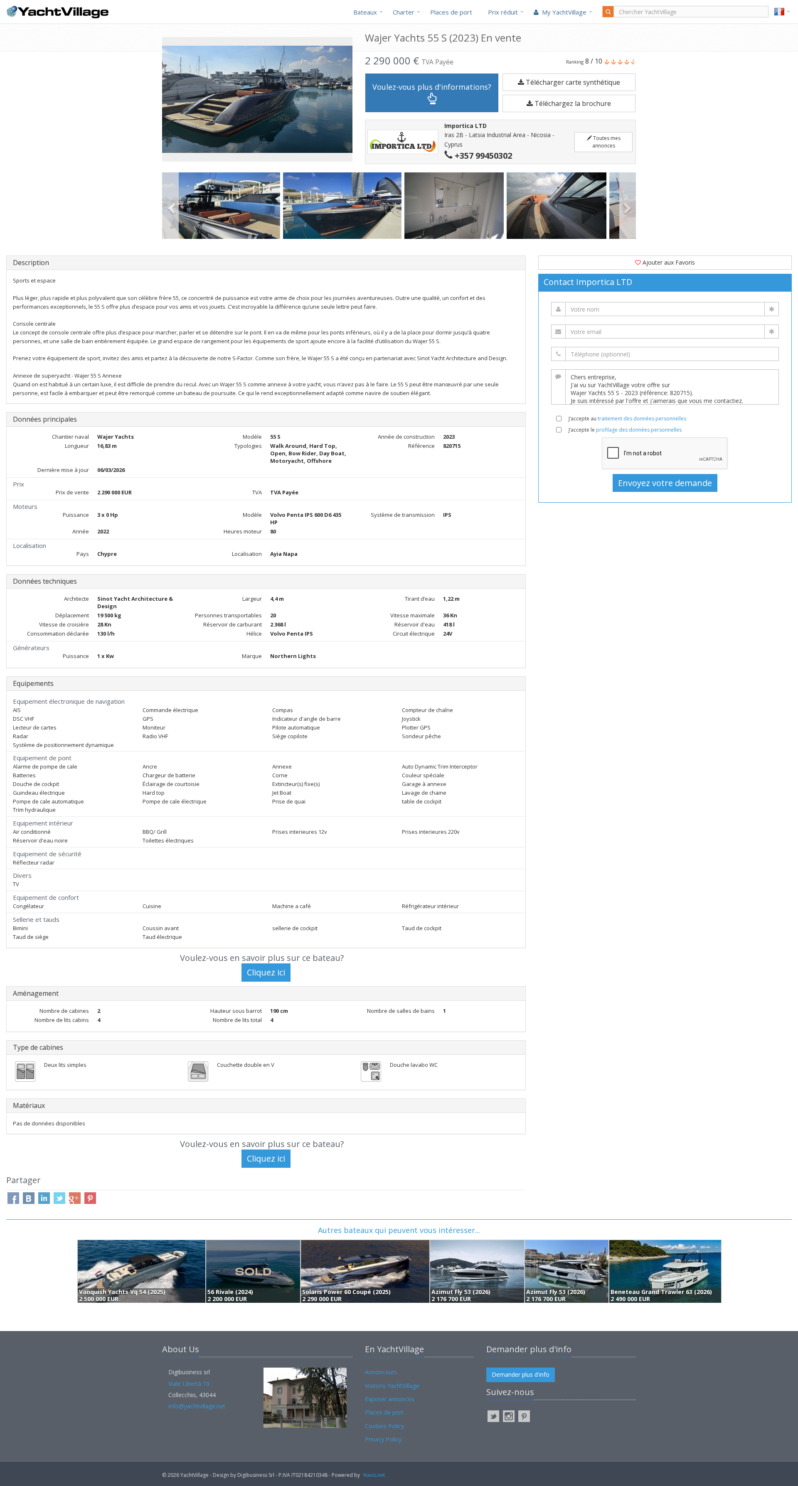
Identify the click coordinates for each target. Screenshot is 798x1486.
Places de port (451, 12)
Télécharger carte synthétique (572, 82)
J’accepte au (627, 418)
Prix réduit (503, 12)
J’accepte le (625, 429)
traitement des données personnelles (642, 418)
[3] (343, 205)
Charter (403, 12)
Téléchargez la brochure (572, 103)
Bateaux (365, 12)
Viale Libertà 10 (188, 1384)
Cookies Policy (384, 1426)
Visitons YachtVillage (392, 1386)
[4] (558, 205)
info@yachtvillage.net (196, 1406)
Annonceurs (381, 1372)
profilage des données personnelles (639, 429)
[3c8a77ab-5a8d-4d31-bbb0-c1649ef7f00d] (455, 205)
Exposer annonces (389, 1399)
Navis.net (374, 1475)
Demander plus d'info (520, 1374)
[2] (222, 205)
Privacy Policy (383, 1439)
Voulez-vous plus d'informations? (431, 87)
